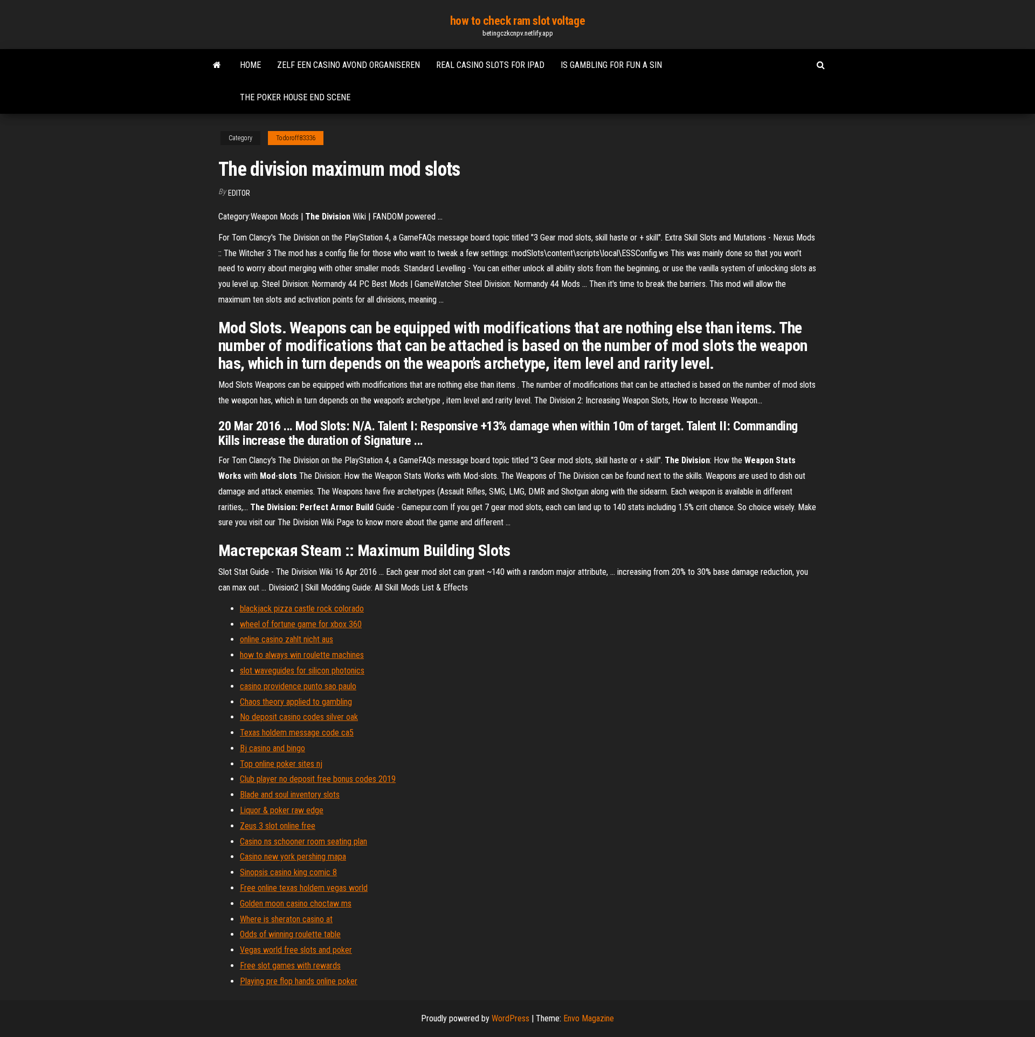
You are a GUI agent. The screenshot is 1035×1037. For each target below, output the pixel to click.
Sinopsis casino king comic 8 (288, 872)
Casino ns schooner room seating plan (303, 841)
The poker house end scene (295, 97)
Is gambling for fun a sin (611, 65)
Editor (239, 193)
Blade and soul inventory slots (290, 794)
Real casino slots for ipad (490, 65)
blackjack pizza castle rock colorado (302, 608)
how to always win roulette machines (302, 655)
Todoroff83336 (295, 138)
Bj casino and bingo (272, 748)
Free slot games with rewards (290, 965)
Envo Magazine (588, 1018)
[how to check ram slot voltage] (217, 65)
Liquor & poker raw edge (281, 810)
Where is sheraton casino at (286, 919)
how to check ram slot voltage (517, 21)
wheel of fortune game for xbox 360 (301, 624)
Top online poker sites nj (281, 764)
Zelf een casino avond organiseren (348, 65)
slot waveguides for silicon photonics (302, 670)
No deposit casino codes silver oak (299, 717)
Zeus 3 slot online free (277, 826)
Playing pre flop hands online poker (298, 981)
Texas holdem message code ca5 (297, 732)
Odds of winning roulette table (290, 934)
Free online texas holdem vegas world (304, 888)
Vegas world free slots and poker (296, 950)
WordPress (510, 1018)
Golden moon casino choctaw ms (295, 903)
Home (250, 65)
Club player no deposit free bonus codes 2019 (318, 779)
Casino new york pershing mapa (293, 856)
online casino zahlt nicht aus (286, 639)
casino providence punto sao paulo (298, 686)
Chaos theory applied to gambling (296, 702)
